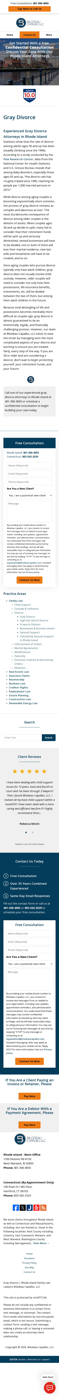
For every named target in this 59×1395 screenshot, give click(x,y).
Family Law (16, 600)
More (49, 34)
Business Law (17, 683)
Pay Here (29, 1096)
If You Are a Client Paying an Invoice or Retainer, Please (29, 1082)
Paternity (19, 656)
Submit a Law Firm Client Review (29, 844)
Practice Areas (14, 593)
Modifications (22, 652)
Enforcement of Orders (28, 644)
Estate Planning (19, 695)
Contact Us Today (29, 861)
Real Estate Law (19, 671)
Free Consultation (29, 443)
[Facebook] (16, 1208)
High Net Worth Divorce (34, 620)
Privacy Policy (29, 1262)
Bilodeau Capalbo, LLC (40, 1347)
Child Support (22, 604)
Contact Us (29, 34)
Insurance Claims (19, 675)
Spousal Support (30, 632)
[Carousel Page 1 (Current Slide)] (26, 832)
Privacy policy (32, 572)
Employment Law (19, 691)
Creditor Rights (18, 687)
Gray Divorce (27, 616)
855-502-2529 (22, 1195)
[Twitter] (23, 1208)
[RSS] (43, 1208)
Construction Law (20, 699)
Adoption (19, 667)
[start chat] (50, 1388)
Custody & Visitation (26, 608)
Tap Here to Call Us (29, 8)
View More (39, 1243)
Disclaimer (29, 1258)
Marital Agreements (26, 648)
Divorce (18, 612)
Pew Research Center (18, 159)
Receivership (16, 679)
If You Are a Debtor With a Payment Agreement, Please (29, 1110)
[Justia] (29, 1208)
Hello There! (48, 1377)
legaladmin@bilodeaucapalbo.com (24, 562)
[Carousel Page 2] (33, 832)
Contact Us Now (29, 580)
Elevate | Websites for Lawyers (29, 1359)
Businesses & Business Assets (37, 628)
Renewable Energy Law (23, 703)
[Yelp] (36, 1208)
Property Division (30, 624)
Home (10, 34)
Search (48, 737)
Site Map (29, 1267)
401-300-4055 (22, 1168)
